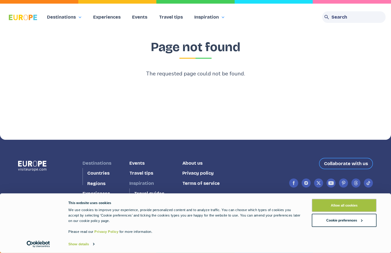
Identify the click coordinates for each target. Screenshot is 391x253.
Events (139, 17)
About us (192, 162)
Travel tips (171, 17)
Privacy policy (198, 173)
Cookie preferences (341, 220)
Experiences (107, 17)
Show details (78, 244)
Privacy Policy (106, 232)
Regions (96, 183)
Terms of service (201, 183)
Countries (98, 173)
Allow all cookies (344, 205)
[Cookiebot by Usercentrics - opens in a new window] (38, 244)
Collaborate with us (346, 163)
